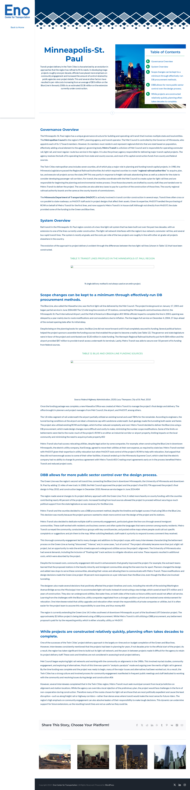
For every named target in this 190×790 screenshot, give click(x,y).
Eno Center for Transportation (65, 785)
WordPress (109, 785)
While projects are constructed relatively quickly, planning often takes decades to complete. (166, 98)
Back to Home (17, 27)
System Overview (159, 66)
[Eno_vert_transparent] (17, 5)
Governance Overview (162, 61)
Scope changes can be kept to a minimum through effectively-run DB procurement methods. (167, 76)
